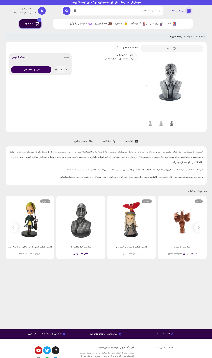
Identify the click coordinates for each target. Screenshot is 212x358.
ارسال (168, 48)
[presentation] (147, 86)
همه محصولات (192, 36)
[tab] (131, 140)
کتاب (169, 23)
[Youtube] (38, 350)
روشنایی (118, 23)
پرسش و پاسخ (80, 141)
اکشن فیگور (136, 23)
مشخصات (106, 141)
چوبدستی (154, 23)
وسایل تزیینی (101, 23)
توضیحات (129, 141)
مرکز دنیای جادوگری (78, 23)
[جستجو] (66, 11)
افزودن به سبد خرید (31, 69)
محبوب (174, 48)
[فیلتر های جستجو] (75, 11)
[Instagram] (55, 350)
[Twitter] (47, 350)
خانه (202, 36)
